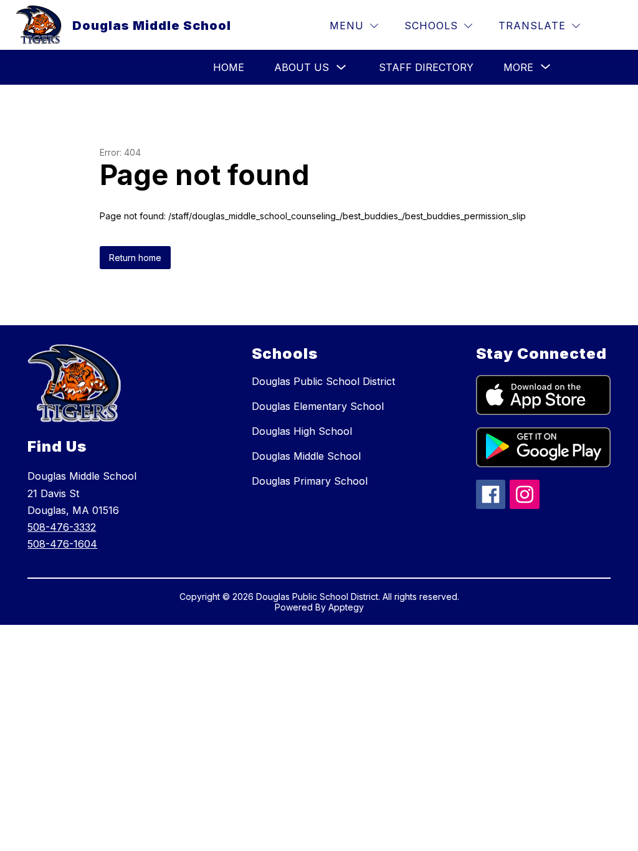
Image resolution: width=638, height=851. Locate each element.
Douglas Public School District (323, 381)
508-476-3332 (61, 527)
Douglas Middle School (306, 456)
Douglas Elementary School (318, 406)
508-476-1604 (62, 544)
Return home (135, 257)
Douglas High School (302, 431)
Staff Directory (426, 67)
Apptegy (346, 607)
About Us (301, 67)
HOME (228, 67)
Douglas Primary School (310, 481)
